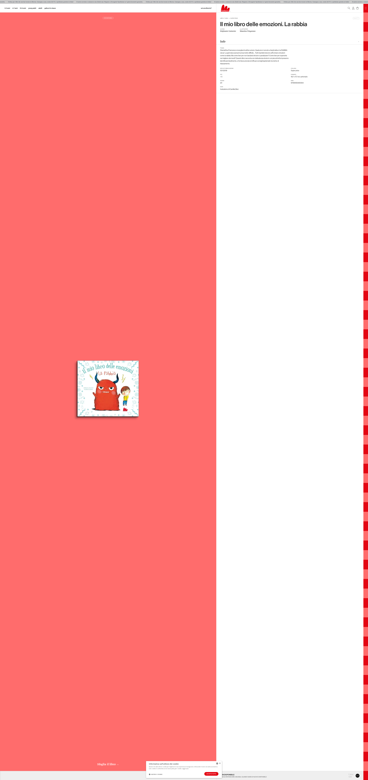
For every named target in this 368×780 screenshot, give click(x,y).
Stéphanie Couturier (228, 31)
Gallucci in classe (50, 8)
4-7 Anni (15, 8)
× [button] (220, 763)
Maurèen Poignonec (248, 31)
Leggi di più (185, 768)
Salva (355, 18)
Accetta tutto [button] (211, 774)
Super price (234, 18)
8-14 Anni (23, 8)
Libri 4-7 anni (224, 18)
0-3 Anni (7, 8)
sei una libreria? (206, 8)
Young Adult (32, 8)
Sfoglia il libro (108, 764)
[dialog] (184, 769)
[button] (155, 774)
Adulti (40, 8)
